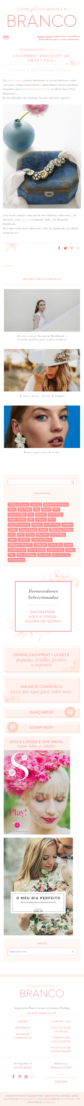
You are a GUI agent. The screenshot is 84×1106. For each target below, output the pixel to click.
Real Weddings (58, 534)
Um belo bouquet (17, 549)
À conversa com (16, 559)
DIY (34, 70)
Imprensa (23, 1027)
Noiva (11, 534)
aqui (24, 220)
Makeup (43, 529)
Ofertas (30, 534)
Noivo (20, 534)
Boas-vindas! (25, 509)
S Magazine (40, 544)
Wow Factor (44, 554)
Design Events (55, 514)
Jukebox (12, 529)
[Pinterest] (20, 1076)
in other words (52, 524)
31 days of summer (18, 504)
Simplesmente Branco (42, 539)
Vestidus (70, 549)
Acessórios (19, 70)
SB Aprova (24, 539)
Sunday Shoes (55, 544)
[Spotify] (26, 1076)
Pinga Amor (42, 534)
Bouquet (46, 509)
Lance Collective (27, 1099)
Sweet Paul (14, 81)
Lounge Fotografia (28, 529)
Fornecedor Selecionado (19, 524)
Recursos (65, 70)
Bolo (37, 509)
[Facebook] (13, 1076)
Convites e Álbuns (17, 514)
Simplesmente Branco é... (20, 544)
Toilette (68, 544)
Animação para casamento (55, 504)
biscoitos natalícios (37, 89)
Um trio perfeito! (36, 549)
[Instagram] (32, 1076)
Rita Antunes (67, 1099)
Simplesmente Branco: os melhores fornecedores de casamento (42, 16)
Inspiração (48, 70)
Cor (31, 514)
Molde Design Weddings (61, 529)
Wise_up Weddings (26, 554)
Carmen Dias (49, 1102)
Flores (51, 519)
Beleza (12, 509)
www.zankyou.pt (42, 1013)
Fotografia (37, 524)
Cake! (56, 509)
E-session (41, 519)
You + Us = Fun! (61, 554)
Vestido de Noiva (55, 549)
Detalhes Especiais (17, 519)
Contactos (61, 1021)
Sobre (23, 1021)
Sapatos (12, 539)
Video (11, 554)
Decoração (41, 514)
